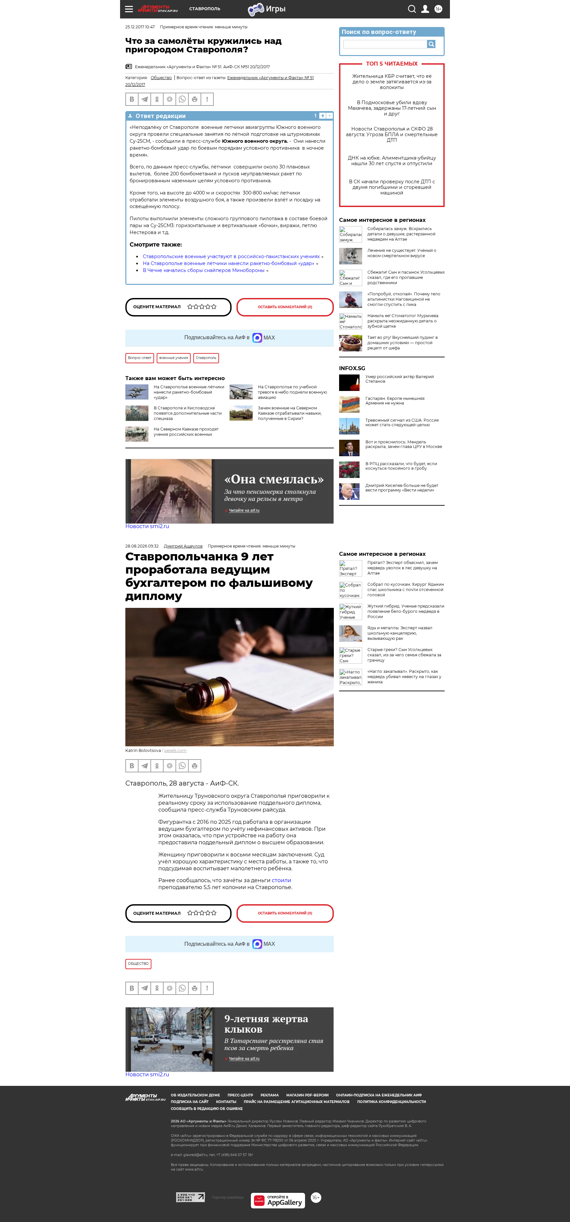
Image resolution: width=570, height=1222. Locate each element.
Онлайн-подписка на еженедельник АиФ (379, 1095)
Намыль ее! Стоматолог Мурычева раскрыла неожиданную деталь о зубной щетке (402, 321)
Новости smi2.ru (147, 526)
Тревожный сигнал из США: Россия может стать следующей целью (402, 422)
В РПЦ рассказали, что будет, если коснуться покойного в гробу (401, 466)
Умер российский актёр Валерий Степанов (399, 379)
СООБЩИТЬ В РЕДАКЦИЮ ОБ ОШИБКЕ (207, 1109)
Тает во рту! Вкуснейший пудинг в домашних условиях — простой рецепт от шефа (402, 342)
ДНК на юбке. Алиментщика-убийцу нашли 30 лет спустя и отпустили (392, 160)
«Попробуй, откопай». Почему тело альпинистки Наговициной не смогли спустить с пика (403, 299)
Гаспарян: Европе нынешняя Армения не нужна (395, 400)
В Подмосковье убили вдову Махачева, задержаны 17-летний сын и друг (392, 108)
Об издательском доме (195, 1095)
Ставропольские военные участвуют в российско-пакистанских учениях (231, 256)
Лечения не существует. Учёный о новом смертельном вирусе (401, 253)
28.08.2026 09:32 (142, 546)
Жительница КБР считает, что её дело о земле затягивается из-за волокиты (392, 82)
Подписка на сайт (189, 1102)
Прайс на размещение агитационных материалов (297, 1102)
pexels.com (175, 750)
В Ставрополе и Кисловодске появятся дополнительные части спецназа (188, 413)
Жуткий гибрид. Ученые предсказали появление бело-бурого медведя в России (405, 611)
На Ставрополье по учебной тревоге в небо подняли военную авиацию (292, 392)
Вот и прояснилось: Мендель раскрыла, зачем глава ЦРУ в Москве (403, 444)
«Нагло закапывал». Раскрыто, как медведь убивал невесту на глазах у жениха (404, 676)
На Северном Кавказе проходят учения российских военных (186, 432)
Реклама (270, 1095)
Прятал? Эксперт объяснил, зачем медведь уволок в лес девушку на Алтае (402, 568)
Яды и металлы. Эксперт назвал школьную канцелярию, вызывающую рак (399, 633)
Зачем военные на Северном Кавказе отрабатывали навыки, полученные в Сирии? (290, 413)
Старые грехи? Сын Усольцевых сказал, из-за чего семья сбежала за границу (404, 655)
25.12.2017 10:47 (140, 26)
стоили (281, 880)
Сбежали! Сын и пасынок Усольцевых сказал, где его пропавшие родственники (406, 277)
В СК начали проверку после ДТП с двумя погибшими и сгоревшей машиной (392, 187)
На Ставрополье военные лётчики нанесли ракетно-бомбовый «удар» (228, 263)
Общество (161, 77)
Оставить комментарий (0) (285, 307)
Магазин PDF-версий (307, 1095)
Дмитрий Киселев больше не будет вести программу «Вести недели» (401, 487)
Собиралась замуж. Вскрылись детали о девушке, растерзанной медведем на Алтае (401, 234)
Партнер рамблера (227, 1197)
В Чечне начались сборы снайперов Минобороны (204, 270)
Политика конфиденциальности (391, 1102)
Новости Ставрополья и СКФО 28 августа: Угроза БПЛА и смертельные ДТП (392, 134)
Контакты (226, 1102)
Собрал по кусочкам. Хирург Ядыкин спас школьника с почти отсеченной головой (405, 589)
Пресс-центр (240, 1095)
